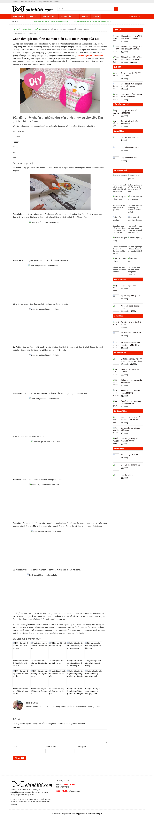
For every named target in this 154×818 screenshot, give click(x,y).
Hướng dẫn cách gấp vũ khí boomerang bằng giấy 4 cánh (92, 691)
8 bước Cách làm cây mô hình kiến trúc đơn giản (56, 691)
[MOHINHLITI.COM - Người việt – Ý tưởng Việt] (32, 8)
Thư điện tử (50, 747)
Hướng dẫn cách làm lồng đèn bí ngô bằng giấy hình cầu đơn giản (75, 691)
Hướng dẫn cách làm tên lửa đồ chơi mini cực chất (20, 663)
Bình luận (16, 727)
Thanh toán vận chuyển (27, 2)
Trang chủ (18, 17)
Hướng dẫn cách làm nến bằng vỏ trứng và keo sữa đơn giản (74, 663)
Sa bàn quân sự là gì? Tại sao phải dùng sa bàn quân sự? (79, 21)
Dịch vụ (85, 17)
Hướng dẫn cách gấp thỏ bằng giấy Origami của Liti (39, 691)
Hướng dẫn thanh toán (45, 2)
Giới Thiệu (14, 2)
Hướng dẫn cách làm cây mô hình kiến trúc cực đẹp (20, 691)
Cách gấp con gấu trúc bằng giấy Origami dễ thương (93, 663)
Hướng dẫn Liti (68, 17)
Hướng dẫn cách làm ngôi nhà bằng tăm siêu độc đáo (36, 21)
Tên (15, 747)
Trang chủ (16, 29)
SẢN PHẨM (32, 17)
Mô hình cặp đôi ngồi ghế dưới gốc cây (56, 661)
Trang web (82, 747)
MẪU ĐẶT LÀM (48, 17)
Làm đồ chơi (37, 29)
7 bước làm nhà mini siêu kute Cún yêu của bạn (39, 663)
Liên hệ (56, 2)
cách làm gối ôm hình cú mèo (90, 55)
